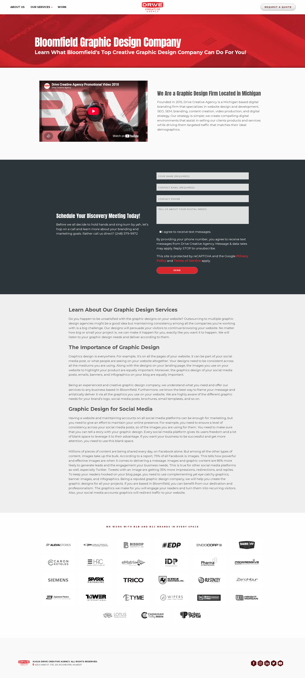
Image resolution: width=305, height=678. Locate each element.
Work (62, 7)
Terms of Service (187, 261)
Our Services (40, 7)
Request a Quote (278, 7)
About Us (17, 7)
